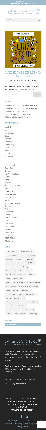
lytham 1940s (17, 279)
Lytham (8, 197)
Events (7, 153)
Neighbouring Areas (13, 203)
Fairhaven (9, 156)
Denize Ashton (19, 80)
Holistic (8, 182)
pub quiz (8, 298)
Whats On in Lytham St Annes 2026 (19, 117)
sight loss (34, 302)
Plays (20, 294)
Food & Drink (10, 165)
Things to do (10, 232)
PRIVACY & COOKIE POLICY (22, 410)
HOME (9, 398)
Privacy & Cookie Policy (13, 424)
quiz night (17, 298)
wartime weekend (12, 314)
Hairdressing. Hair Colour (14, 271)
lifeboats (9, 275)
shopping (26, 302)
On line (8, 206)
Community (9, 144)
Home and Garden (12, 185)
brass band (31, 255)
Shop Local (9, 212)
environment (10, 150)
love (24, 275)
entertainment (10, 263)
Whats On (9, 241)
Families (8, 159)
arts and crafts (11, 255)
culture (8, 147)
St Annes (8, 220)
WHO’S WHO (12, 404)
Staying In (9, 223)
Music (7, 200)
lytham (8, 279)
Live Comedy (10, 191)
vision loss (25, 310)
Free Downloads (11, 267)
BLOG (22, 404)
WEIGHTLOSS (10, 238)
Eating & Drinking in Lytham (16, 111)
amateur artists (11, 251)
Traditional (22, 306)
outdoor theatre (26, 290)
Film (6, 162)
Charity (8, 139)
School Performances (13, 302)
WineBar (23, 314)
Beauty (7, 136)
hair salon (29, 271)
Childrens (9, 142)
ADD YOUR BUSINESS (17, 401)
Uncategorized (11, 235)
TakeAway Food (11, 226)
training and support (13, 310)
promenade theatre (30, 294)
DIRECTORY (19, 398)
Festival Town (30, 263)
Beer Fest (21, 255)
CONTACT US (21, 407)
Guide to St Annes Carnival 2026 (18, 114)
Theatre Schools (11, 306)
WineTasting (33, 314)
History (7, 177)
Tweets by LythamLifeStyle (15, 383)
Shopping (9, 215)
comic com (9, 259)
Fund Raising (23, 267)
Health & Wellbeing (12, 174)
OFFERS (32, 401)
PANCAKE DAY (11, 294)
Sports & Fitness (11, 217)
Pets (6, 209)
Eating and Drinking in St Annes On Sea (21, 108)
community (19, 259)
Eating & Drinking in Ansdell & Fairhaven (21, 105)
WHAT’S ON (32, 398)
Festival (20, 263)
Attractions (9, 133)
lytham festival (35, 282)
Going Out (9, 168)
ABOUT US (32, 404)
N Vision (15, 290)
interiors (8, 188)
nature (8, 290)
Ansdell (8, 127)
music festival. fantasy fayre (28, 286)
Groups (8, 171)
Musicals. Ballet (11, 286)
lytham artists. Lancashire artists (17, 282)
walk (32, 310)
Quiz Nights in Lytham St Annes (23, 74)
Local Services (10, 194)
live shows (17, 275)
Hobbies (8, 180)
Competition (30, 259)
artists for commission (26, 251)
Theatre (8, 229)
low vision (32, 275)
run (24, 298)
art (6, 130)
